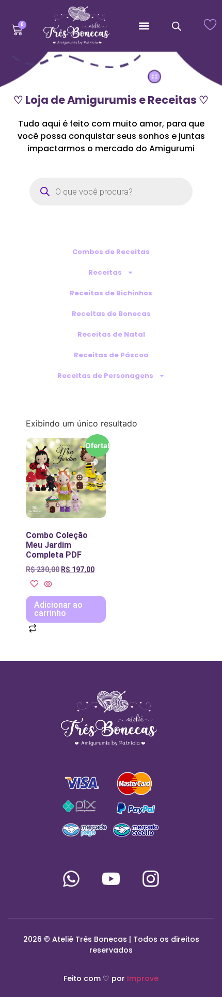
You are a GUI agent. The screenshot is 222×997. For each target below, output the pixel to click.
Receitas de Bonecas (111, 314)
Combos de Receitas (111, 252)
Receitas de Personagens (105, 376)
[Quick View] (46, 584)
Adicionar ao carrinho (58, 609)
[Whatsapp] (71, 878)
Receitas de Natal (111, 334)
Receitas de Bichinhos (111, 293)
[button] (144, 26)
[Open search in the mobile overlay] (176, 26)
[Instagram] (150, 878)
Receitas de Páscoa (111, 355)
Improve (142, 978)
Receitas (105, 272)
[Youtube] (111, 878)
